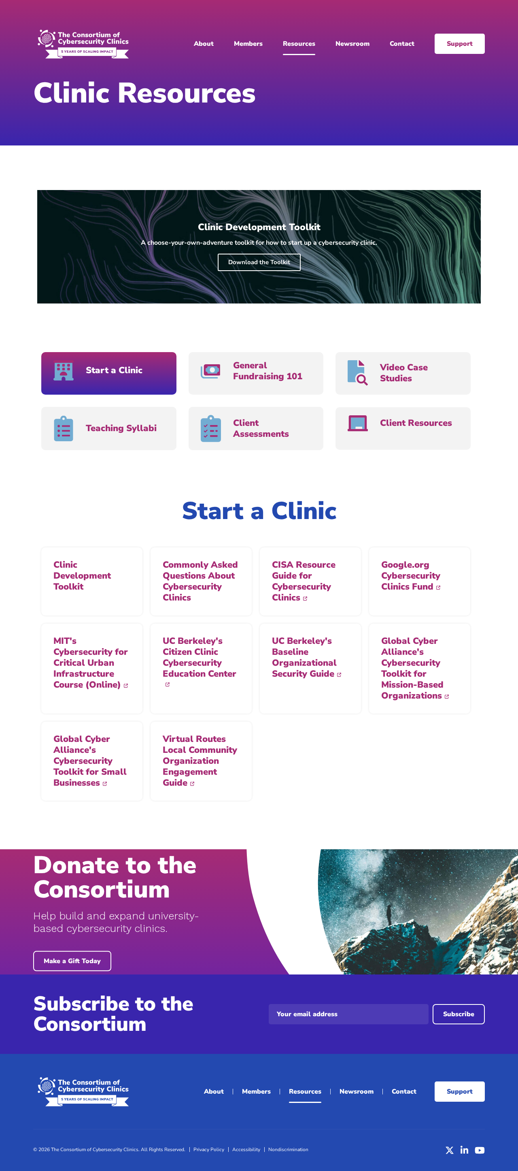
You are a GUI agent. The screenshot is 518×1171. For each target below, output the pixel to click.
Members (248, 43)
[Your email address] (349, 1014)
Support (460, 43)
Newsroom (352, 43)
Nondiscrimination (288, 1149)
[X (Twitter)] (449, 1150)
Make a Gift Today (72, 961)
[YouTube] (480, 1150)
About (204, 43)
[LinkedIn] (464, 1150)
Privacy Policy (208, 1149)
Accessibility (246, 1149)
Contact (402, 43)
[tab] (108, 373)
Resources (299, 43)
